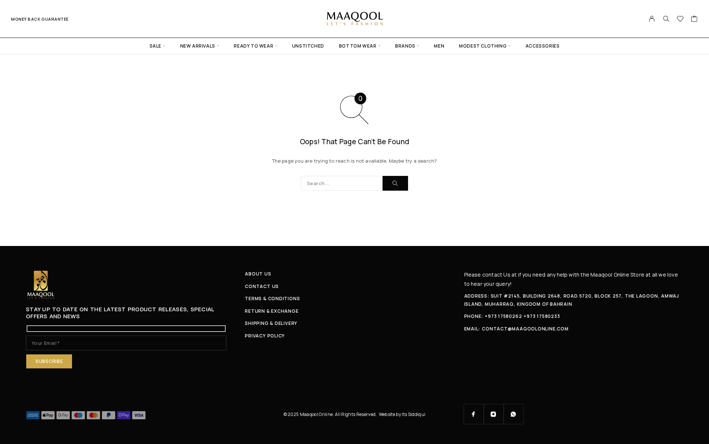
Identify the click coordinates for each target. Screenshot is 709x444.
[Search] (666, 18)
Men (439, 46)
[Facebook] (474, 414)
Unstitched (308, 46)
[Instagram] (494, 414)
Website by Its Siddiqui (402, 414)
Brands (405, 46)
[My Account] (652, 18)
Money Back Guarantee (40, 19)
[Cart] (694, 19)
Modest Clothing (483, 46)
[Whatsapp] (514, 414)
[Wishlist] (680, 19)
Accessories (542, 46)
